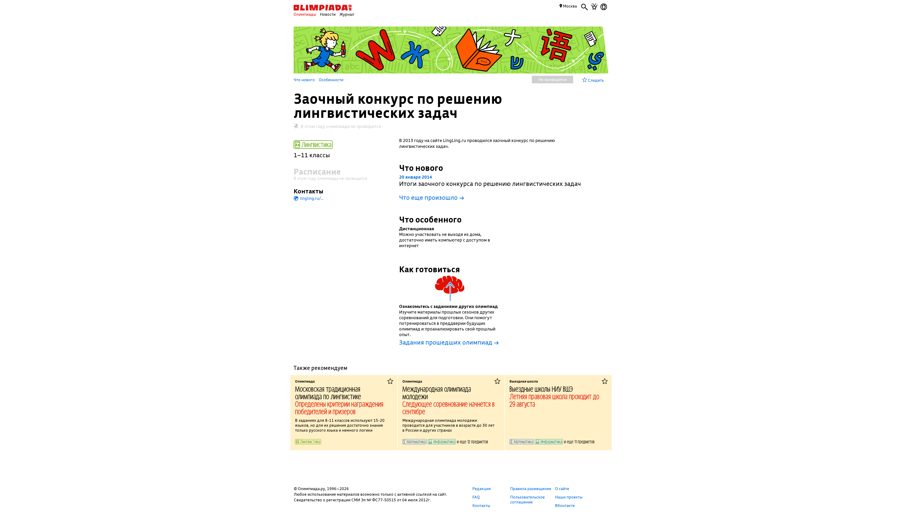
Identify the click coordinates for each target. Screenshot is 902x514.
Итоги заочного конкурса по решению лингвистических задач (490, 181)
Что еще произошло (431, 197)
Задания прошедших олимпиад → (449, 342)
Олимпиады (305, 14)
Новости (328, 14)
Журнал (346, 14)
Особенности (331, 80)
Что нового (304, 80)
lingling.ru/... (311, 198)
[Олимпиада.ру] (323, 8)
